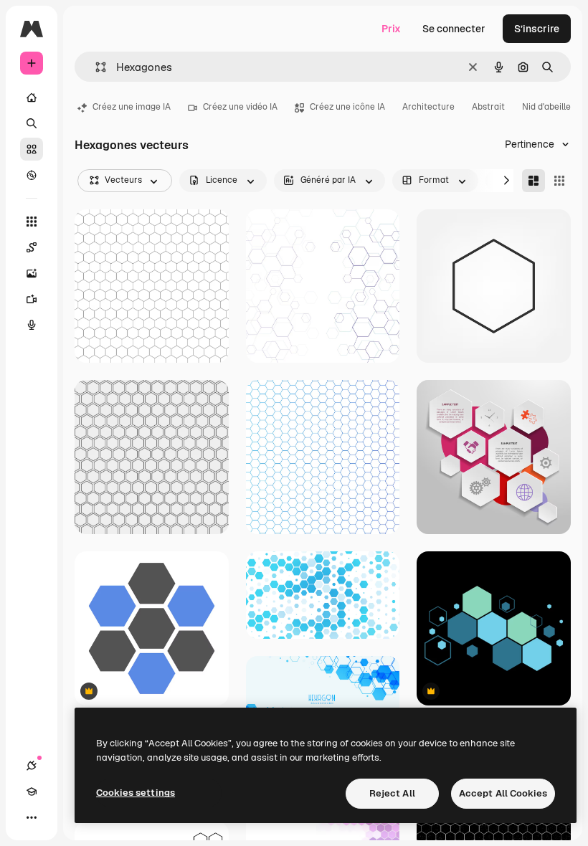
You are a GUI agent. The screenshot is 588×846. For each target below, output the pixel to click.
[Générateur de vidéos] (31, 298)
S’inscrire (536, 28)
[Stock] (31, 149)
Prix (391, 28)
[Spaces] (31, 247)
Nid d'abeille (546, 107)
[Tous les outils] (31, 221)
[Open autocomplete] (95, 67)
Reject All (392, 793)
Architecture (428, 107)
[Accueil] (31, 97)
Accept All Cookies (503, 793)
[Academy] (31, 791)
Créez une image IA (132, 107)
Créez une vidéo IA (240, 107)
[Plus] (31, 817)
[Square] (559, 180)
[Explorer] (31, 174)
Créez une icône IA (347, 107)
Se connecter (453, 28)
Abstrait (488, 107)
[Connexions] (31, 765)
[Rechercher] (31, 123)
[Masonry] (533, 180)
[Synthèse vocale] (31, 324)
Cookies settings (135, 792)
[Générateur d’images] (31, 273)
